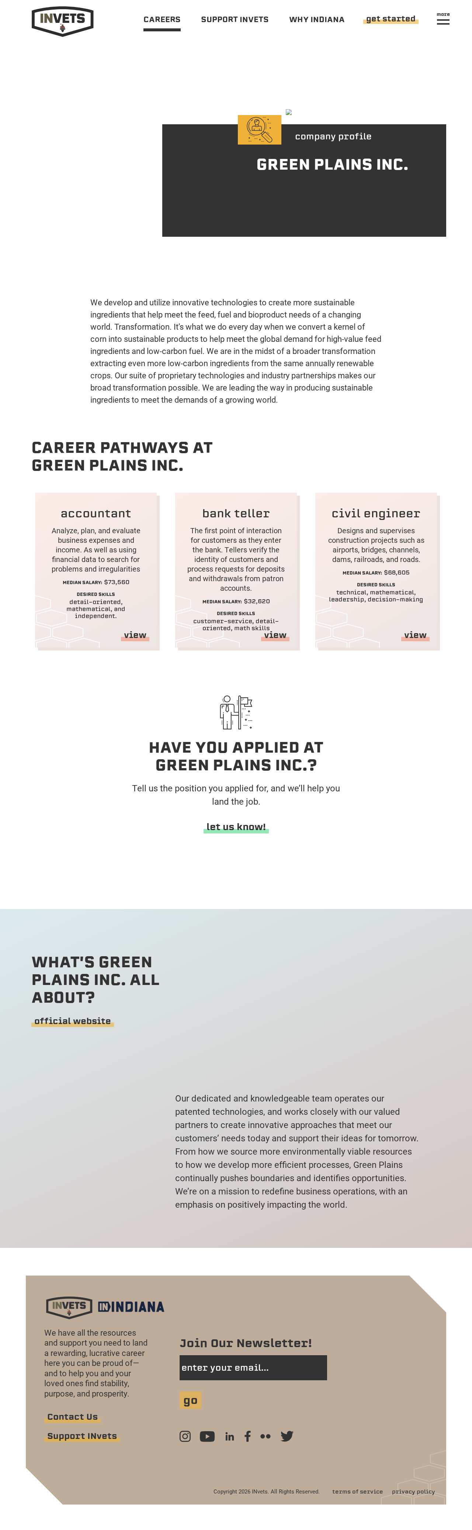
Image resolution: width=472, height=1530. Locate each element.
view (135, 635)
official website (72, 1021)
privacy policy (413, 1491)
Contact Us (72, 1417)
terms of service (357, 1491)
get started (391, 18)
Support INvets (82, 1436)
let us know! (236, 826)
